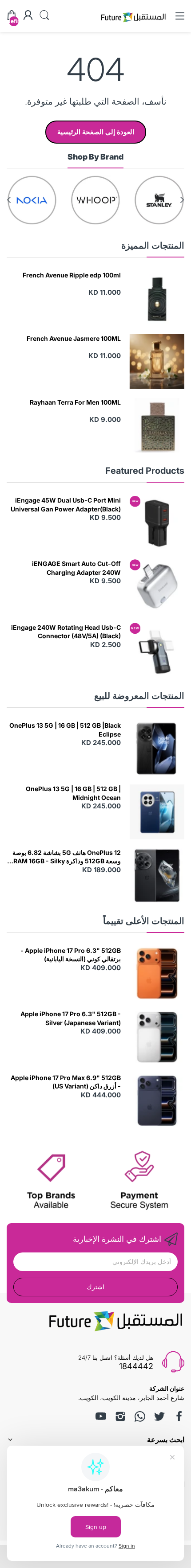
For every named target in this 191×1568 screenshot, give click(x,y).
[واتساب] (140, 1416)
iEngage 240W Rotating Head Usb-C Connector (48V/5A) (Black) (66, 632)
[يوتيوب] (101, 1416)
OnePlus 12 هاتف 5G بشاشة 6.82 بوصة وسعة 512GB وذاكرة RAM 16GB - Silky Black (66, 857)
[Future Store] (133, 23)
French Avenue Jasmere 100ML (74, 338)
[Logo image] (159, 200)
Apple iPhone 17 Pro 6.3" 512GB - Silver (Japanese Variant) (70, 1018)
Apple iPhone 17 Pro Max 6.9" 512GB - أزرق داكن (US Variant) (66, 1082)
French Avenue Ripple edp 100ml (72, 275)
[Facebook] (179, 1416)
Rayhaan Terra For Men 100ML (75, 402)
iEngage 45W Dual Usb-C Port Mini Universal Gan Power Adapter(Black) (66, 504)
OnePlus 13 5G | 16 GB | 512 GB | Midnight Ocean (73, 793)
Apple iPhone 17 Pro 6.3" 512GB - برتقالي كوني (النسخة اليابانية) (70, 955)
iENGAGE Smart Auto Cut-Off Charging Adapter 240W (76, 568)
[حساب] (28, 16)
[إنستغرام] (120, 1416)
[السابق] (8, 200)
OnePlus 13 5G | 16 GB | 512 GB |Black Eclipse (65, 730)
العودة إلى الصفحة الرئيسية (95, 132)
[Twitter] (159, 1416)
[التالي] (182, 200)
